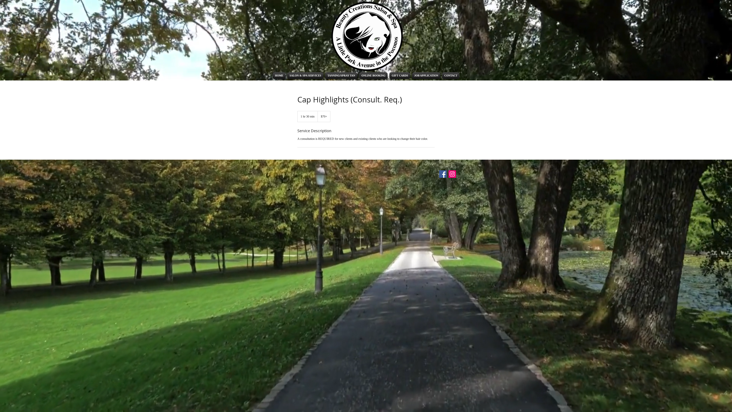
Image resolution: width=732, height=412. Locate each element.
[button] (305, 75)
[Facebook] (443, 174)
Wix (320, 270)
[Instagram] (452, 174)
